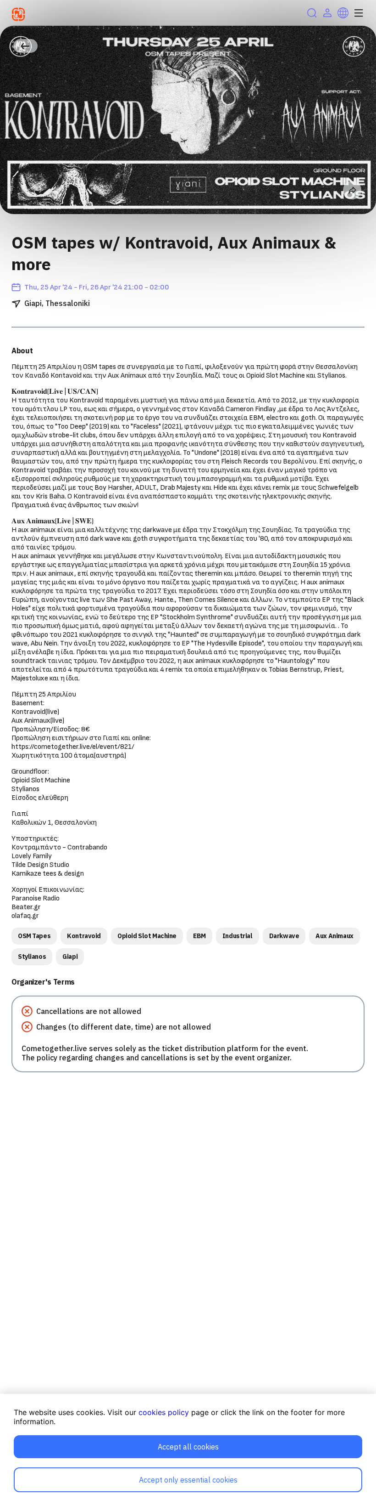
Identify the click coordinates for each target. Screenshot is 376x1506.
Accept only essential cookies (188, 1479)
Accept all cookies (188, 1446)
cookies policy (163, 1412)
